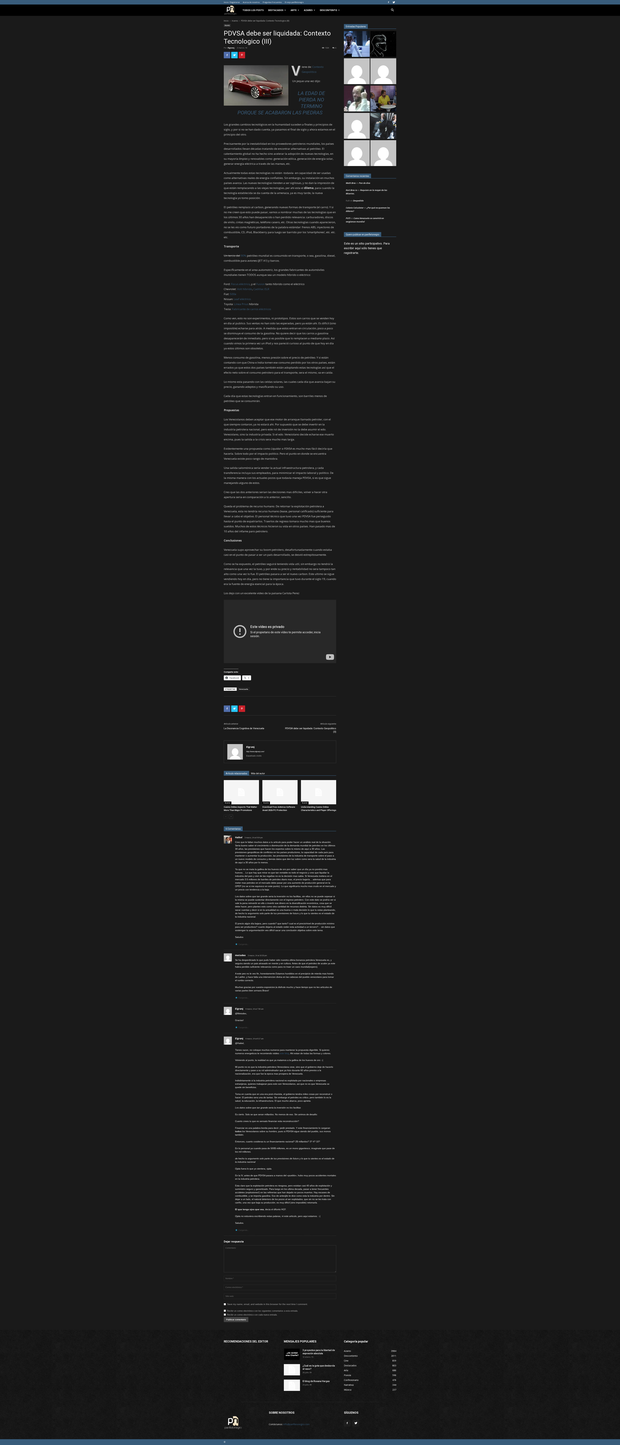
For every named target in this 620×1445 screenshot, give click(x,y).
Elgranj (231, 48)
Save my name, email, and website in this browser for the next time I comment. (267, 1304)
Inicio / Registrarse (232, 2)
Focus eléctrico (240, 284)
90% (243, 255)
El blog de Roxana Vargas (316, 1381)
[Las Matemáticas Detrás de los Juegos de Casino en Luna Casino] (357, 126)
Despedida (358, 200)
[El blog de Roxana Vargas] (292, 1385)
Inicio (226, 20)
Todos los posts (253, 10)
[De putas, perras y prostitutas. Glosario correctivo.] (383, 44)
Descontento (328, 10)
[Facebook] (388, 2)
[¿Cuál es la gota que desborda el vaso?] (292, 1369)
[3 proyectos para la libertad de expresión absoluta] (292, 1354)
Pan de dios (364, 183)
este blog (284, 1053)
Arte (294, 10)
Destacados (275, 10)
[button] (392, 10)
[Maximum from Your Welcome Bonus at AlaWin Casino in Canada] (357, 71)
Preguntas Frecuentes (272, 2)
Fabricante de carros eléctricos (251, 309)
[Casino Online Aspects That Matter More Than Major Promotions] (241, 792)
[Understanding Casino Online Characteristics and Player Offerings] (318, 792)
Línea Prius (241, 304)
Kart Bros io (351, 190)
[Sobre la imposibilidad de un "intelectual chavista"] (383, 99)
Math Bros (351, 183)
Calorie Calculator (354, 207)
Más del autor (258, 773)
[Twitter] (393, 2)
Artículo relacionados (236, 773)
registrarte (351, 253)
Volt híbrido (244, 289)
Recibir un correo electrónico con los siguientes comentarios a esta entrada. (262, 1311)
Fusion (260, 284)
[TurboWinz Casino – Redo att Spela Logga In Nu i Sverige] (383, 71)
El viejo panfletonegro (294, 2)
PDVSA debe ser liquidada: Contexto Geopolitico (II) (310, 730)
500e (233, 294)
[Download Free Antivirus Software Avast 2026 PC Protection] (280, 792)
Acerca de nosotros (251, 2)
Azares (308, 10)
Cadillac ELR (261, 289)
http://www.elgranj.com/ (255, 751)
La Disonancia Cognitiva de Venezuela (244, 728)
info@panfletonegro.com (296, 1424)
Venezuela (243, 689)
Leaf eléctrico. (242, 299)
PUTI (348, 218)
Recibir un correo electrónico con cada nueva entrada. (252, 1315)
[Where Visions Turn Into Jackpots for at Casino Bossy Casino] (357, 153)
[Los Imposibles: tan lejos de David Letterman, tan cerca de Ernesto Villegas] (383, 126)
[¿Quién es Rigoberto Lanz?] (357, 99)
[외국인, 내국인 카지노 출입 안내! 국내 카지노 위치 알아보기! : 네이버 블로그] (383, 153)
